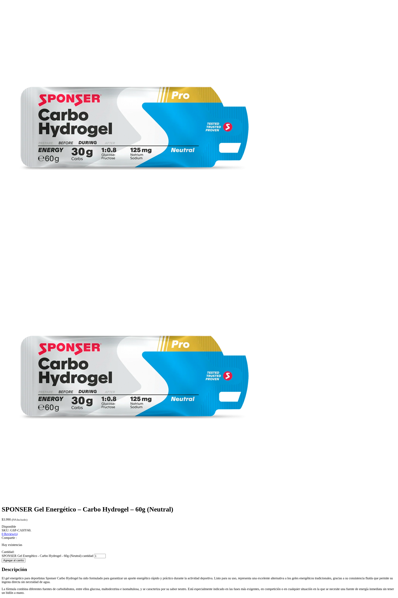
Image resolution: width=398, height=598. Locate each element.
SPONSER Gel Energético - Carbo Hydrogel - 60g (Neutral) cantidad (47, 556)
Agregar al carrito (13, 560)
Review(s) (10, 534)
